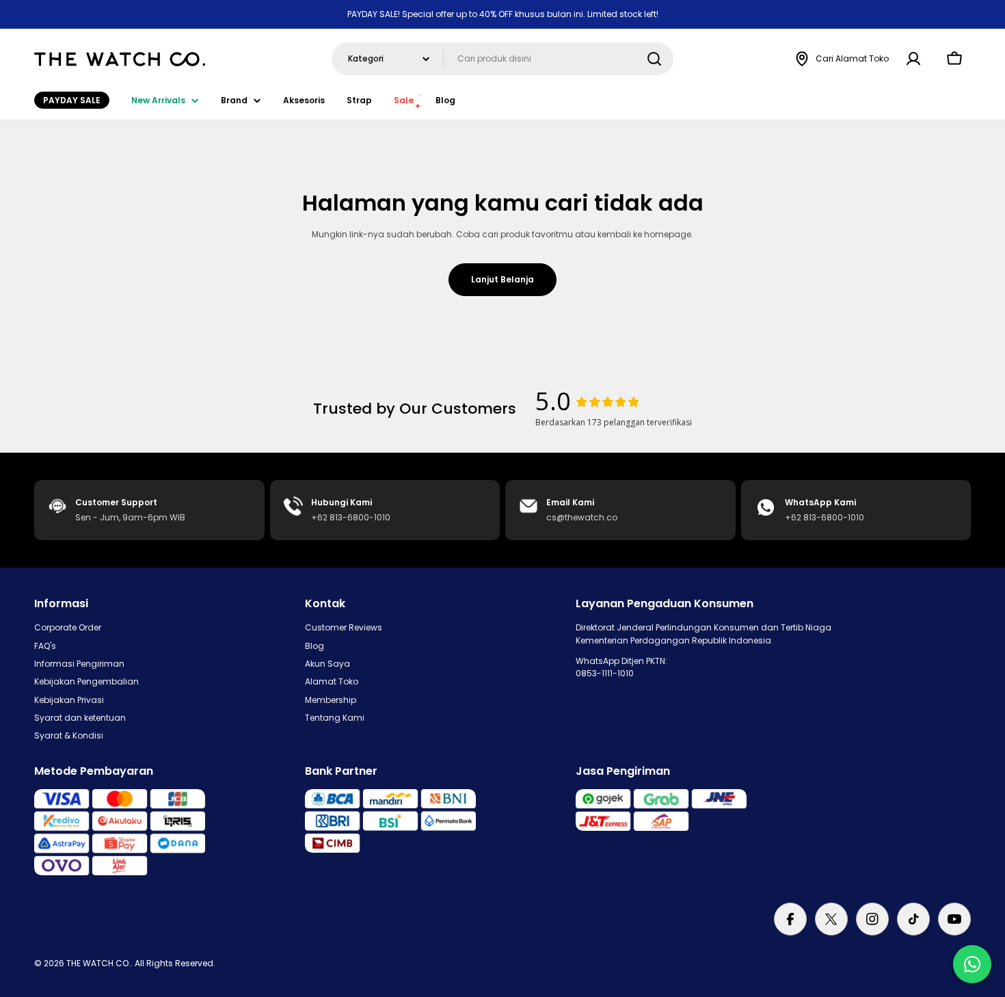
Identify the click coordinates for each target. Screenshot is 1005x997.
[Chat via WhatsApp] (972, 964)
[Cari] (654, 59)
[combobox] (502, 58)
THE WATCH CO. (98, 963)
